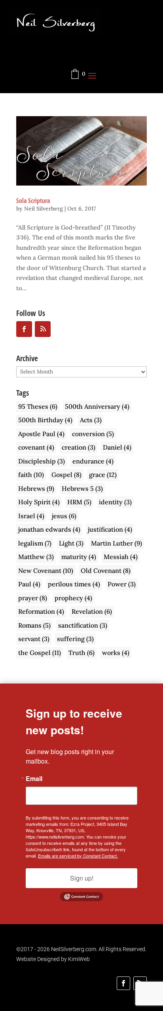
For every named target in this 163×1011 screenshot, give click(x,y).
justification (110, 529)
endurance (93, 461)
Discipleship (41, 461)
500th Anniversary (97, 406)
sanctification (82, 625)
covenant (36, 447)
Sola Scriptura (33, 200)
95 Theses (37, 406)
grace (103, 475)
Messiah (121, 557)
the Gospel (39, 653)
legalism (34, 543)
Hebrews (36, 488)
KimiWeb (79, 959)
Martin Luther (116, 543)
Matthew (36, 557)
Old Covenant (106, 570)
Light (71, 543)
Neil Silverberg (43, 208)
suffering (75, 639)
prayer (32, 598)
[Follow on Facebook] (123, 983)
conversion (93, 434)
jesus (64, 516)
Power (122, 584)
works (115, 653)
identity (115, 502)
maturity (78, 557)
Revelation (92, 611)
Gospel (66, 475)
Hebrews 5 (82, 488)
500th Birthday (45, 420)
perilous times (74, 584)
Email (34, 778)
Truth (81, 653)
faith (31, 475)
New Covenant (45, 570)
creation (78, 447)
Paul (29, 584)
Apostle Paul (41, 434)
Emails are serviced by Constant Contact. (78, 855)
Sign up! (81, 878)
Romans (34, 625)
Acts (91, 420)
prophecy (73, 598)
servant (33, 639)
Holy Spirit (39, 502)
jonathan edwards (49, 529)
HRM (79, 502)
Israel (31, 516)
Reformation (41, 611)
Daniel (117, 447)
